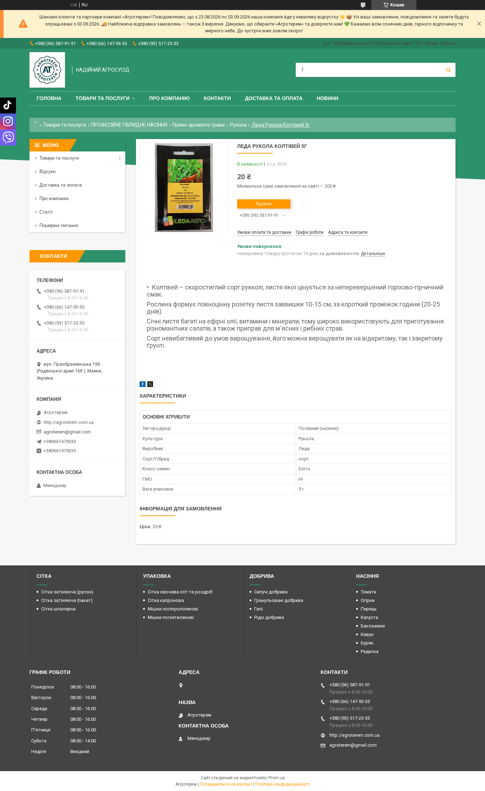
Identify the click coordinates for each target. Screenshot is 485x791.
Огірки (368, 600)
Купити (263, 203)
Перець (369, 609)
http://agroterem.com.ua (69, 422)
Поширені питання (58, 225)
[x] (150, 385)
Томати (368, 591)
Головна (49, 98)
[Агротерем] (47, 70)
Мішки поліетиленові (171, 617)
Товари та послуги (103, 98)
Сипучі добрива (271, 591)
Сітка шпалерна (58, 609)
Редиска (369, 651)
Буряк (367, 643)
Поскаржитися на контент (226, 784)
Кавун (367, 634)
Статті (46, 212)
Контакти (217, 98)
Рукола (238, 125)
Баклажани (373, 626)
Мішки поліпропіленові (173, 609)
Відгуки (47, 171)
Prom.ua (276, 777)
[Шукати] (448, 70)
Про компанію (169, 98)
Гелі (258, 609)
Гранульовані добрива (278, 600)
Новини (327, 98)
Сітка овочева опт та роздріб (180, 591)
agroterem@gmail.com (67, 432)
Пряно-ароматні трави (198, 125)
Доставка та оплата (274, 98)
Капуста (369, 617)
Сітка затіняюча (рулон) (67, 591)
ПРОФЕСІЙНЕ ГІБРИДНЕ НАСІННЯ (129, 125)
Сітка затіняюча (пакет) (67, 600)
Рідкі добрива (269, 617)
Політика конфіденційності (282, 784)
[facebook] (143, 385)
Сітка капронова (166, 600)
